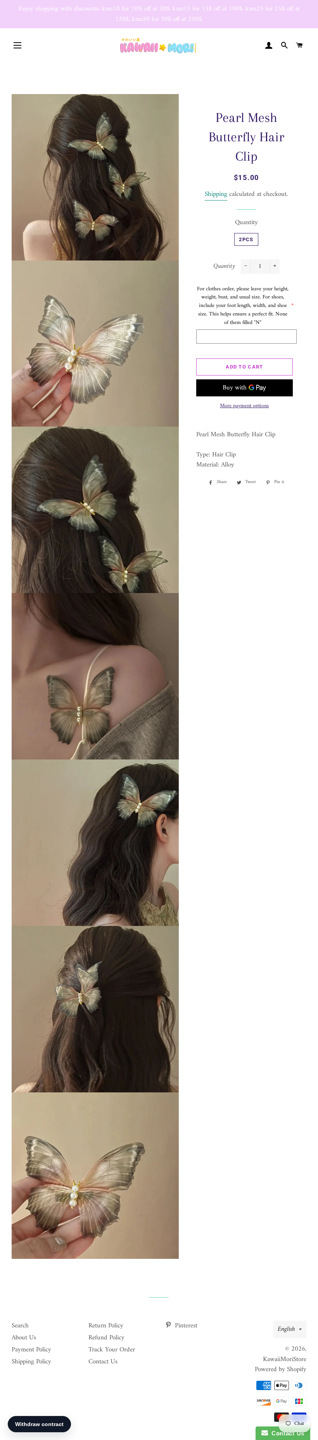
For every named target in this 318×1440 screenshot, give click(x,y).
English (286, 1329)
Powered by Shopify (280, 1369)
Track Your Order (111, 1350)
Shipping (216, 194)
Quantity (246, 223)
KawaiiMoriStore (284, 1359)
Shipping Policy (31, 1362)
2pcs (246, 239)
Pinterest (185, 1326)
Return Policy (105, 1326)
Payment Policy (31, 1350)
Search (20, 1326)
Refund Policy (106, 1338)
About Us (24, 1338)
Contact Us (103, 1362)
